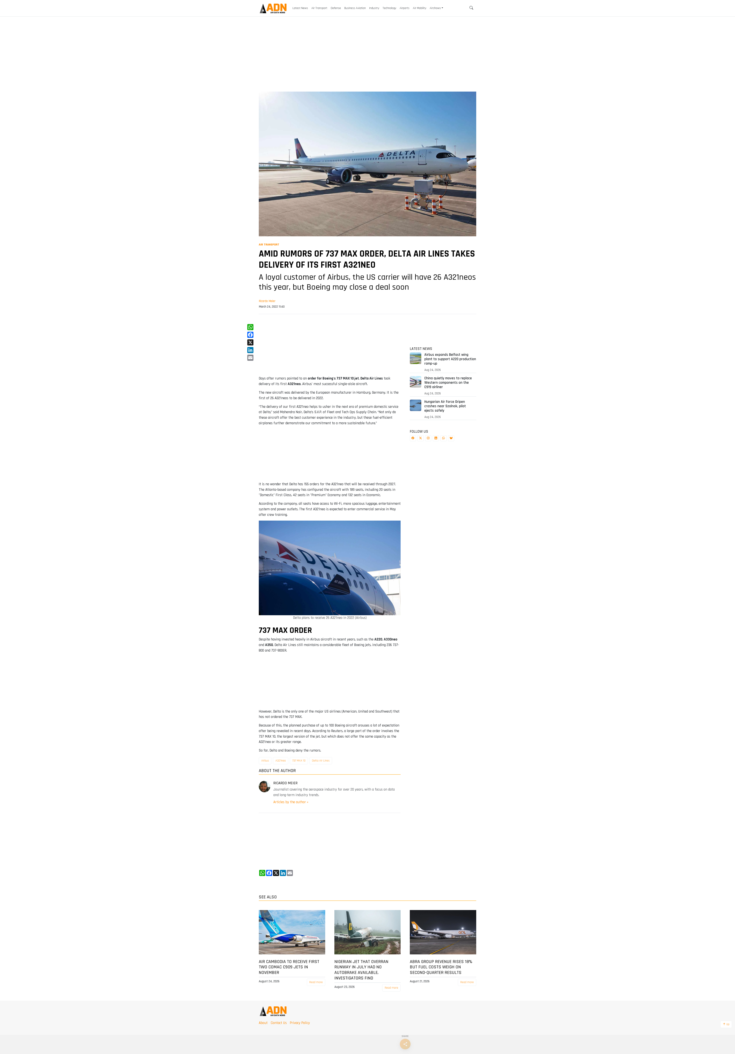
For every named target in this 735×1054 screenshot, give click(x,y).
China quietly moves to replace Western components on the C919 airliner (448, 382)
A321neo (280, 761)
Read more (316, 982)
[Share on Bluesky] (451, 438)
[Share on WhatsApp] (443, 438)
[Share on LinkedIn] (436, 438)
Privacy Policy (300, 1023)
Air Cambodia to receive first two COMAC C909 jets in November (289, 967)
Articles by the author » (290, 802)
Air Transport (269, 245)
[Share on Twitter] (420, 438)
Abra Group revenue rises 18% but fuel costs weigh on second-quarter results (441, 967)
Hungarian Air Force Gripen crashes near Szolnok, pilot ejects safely (445, 406)
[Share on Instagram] (428, 438)
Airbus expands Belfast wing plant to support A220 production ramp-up (450, 359)
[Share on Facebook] (413, 438)
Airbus (265, 761)
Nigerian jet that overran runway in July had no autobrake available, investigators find (361, 970)
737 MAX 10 (298, 761)
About (263, 1023)
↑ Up (726, 1024)
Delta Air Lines (321, 761)
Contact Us (279, 1023)
